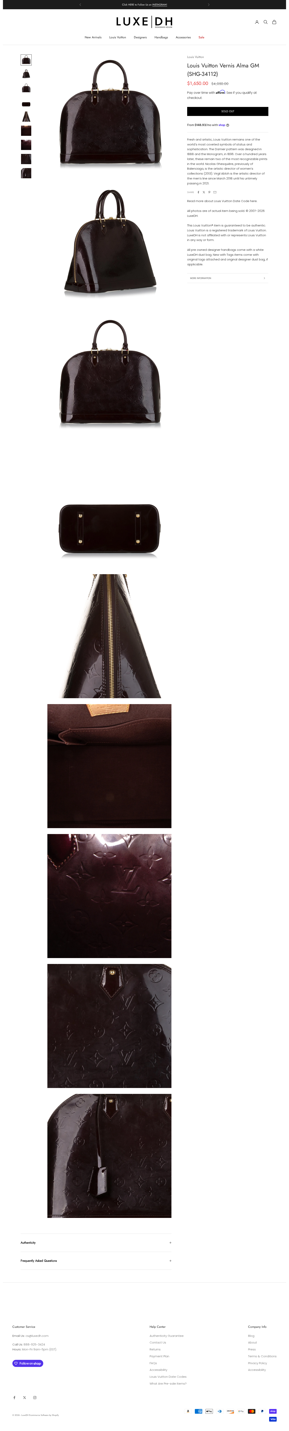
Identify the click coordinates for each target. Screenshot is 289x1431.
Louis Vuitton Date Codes (168, 1377)
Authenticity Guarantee (167, 1336)
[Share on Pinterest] (209, 192)
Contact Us (158, 1342)
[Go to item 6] (26, 130)
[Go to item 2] (26, 74)
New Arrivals (93, 37)
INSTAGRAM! (159, 3)
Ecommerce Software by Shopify (44, 1415)
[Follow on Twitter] (25, 1398)
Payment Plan (159, 1356)
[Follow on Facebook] (14, 1398)
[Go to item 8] (26, 159)
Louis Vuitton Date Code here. (235, 201)
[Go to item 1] (26, 59)
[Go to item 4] (26, 102)
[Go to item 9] (26, 173)
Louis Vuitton (117, 37)
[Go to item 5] (26, 116)
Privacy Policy (257, 1363)
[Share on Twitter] (203, 192)
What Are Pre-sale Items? (168, 1383)
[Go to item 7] (26, 144)
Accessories (183, 37)
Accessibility (158, 1370)
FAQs (153, 1363)
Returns (155, 1349)
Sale (201, 37)
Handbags (161, 37)
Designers (140, 37)
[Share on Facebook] (198, 192)
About (252, 1342)
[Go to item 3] (26, 88)
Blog (251, 1336)
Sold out (227, 111)
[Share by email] (214, 192)
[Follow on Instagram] (35, 1398)
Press (252, 1349)
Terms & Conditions (262, 1356)
